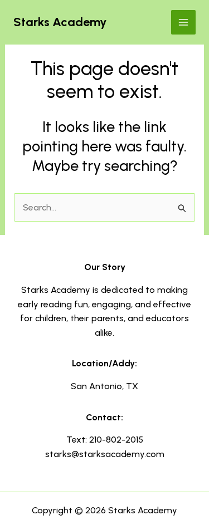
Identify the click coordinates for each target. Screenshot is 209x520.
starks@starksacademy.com (104, 454)
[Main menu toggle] (183, 22)
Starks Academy (60, 22)
